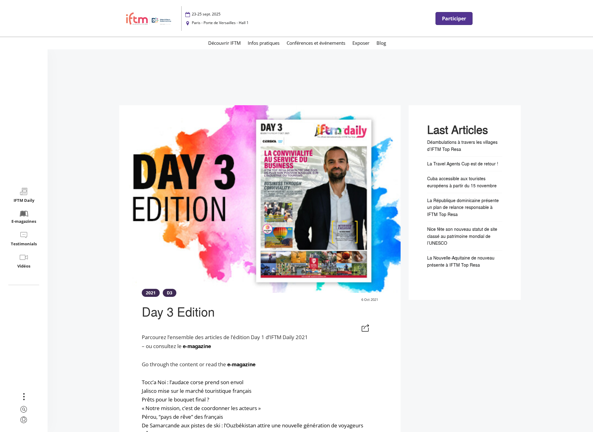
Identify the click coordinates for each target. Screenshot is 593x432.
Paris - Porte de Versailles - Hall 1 (220, 22)
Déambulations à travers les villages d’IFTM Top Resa (462, 145)
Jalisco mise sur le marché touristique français (196, 390)
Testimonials (24, 244)
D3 (169, 293)
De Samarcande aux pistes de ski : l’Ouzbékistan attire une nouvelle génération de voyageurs (252, 425)
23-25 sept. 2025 (206, 14)
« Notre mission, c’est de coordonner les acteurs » (201, 408)
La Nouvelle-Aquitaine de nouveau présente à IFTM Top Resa (460, 261)
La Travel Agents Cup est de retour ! (462, 163)
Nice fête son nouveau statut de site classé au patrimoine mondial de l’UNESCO (462, 236)
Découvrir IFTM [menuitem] (224, 43)
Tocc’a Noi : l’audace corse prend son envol (192, 382)
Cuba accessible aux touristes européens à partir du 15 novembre (462, 182)
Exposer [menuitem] (360, 43)
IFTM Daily (24, 200)
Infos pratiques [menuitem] (264, 43)
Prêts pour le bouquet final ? (175, 399)
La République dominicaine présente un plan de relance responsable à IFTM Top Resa (463, 207)
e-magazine (197, 346)
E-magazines (23, 221)
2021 (151, 293)
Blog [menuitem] (381, 43)
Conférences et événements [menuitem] (316, 43)
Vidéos (23, 266)
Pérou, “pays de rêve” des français (182, 416)
